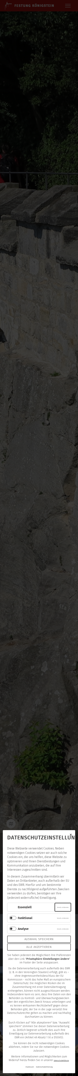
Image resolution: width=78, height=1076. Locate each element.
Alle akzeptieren (39, 947)
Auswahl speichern (39, 939)
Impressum (29, 1067)
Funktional (25, 918)
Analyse (23, 929)
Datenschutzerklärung (61, 1060)
